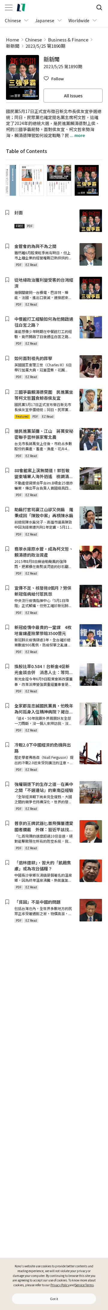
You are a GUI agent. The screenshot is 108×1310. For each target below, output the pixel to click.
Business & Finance (68, 39)
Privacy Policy (59, 1285)
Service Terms (84, 1285)
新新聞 (13, 46)
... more (77, 135)
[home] (21, 7)
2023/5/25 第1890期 (45, 46)
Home (12, 39)
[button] (54, 78)
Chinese (33, 39)
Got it (54, 1299)
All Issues (73, 96)
